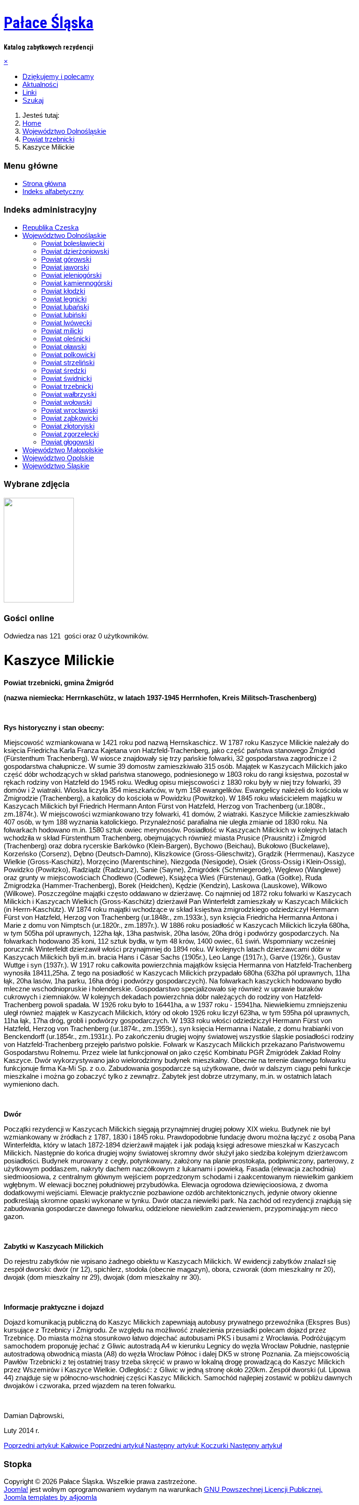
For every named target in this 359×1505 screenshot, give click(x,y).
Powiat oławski (63, 347)
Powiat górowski (66, 259)
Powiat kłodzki (63, 291)
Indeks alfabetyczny (53, 191)
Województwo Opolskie (58, 458)
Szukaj (32, 100)
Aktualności (40, 84)
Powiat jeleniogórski (71, 275)
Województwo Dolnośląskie (64, 235)
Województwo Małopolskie (62, 450)
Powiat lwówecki (66, 323)
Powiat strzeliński (67, 362)
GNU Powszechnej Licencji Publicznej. (263, 1489)
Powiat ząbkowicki (69, 418)
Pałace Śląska (48, 22)
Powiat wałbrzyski (68, 394)
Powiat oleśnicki (65, 339)
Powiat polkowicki (68, 354)
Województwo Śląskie (55, 466)
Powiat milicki (62, 331)
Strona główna (44, 183)
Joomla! (16, 1489)
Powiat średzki (63, 370)
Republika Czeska (50, 227)
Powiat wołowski (66, 402)
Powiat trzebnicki (67, 386)
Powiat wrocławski (69, 410)
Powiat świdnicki (66, 378)
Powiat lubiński (63, 315)
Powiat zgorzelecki (70, 434)
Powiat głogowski (67, 442)
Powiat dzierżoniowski (75, 251)
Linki (29, 92)
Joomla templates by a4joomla (50, 1497)
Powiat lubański (65, 307)
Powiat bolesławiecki (72, 243)
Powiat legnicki (63, 299)
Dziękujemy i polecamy (58, 76)
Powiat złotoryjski (67, 426)
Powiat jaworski (65, 267)
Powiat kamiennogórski (76, 283)
